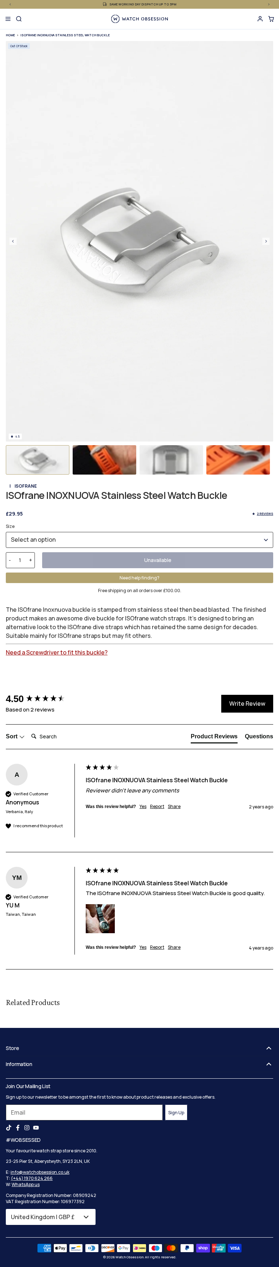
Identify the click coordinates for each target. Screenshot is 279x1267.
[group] (44, 698)
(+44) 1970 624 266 (32, 1178)
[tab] (214, 738)
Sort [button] (12, 736)
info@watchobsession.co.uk (40, 1172)
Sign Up (176, 1113)
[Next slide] (266, 241)
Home (10, 35)
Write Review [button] (247, 704)
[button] (37, 460)
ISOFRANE (26, 486)
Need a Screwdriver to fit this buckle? (57, 652)
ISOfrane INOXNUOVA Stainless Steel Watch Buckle (65, 35)
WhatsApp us (26, 1184)
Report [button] (157, 806)
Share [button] (174, 806)
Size (10, 526)
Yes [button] (143, 806)
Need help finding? (139, 578)
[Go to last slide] (13, 241)
